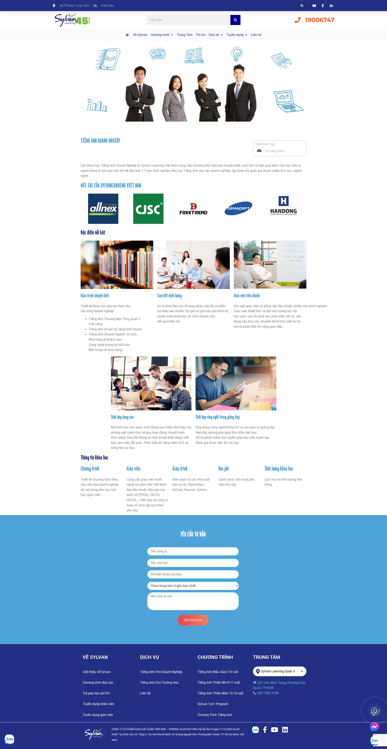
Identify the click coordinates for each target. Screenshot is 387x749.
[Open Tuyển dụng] (246, 34)
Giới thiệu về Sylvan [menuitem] (97, 672)
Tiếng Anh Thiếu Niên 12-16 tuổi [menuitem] (220, 693)
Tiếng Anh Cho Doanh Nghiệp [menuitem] (161, 672)
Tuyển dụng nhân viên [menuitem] (98, 704)
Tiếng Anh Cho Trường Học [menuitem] (159, 682)
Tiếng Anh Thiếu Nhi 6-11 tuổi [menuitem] (219, 682)
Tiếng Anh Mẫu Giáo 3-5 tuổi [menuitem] (218, 672)
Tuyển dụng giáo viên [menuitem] (98, 715)
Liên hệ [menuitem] (145, 693)
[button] (302, 5)
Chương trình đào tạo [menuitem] (98, 682)
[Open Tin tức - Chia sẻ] (221, 34)
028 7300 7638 (268, 693)
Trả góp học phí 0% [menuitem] (96, 693)
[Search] (235, 20)
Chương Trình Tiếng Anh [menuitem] (215, 715)
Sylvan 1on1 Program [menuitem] (213, 704)
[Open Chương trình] (172, 34)
